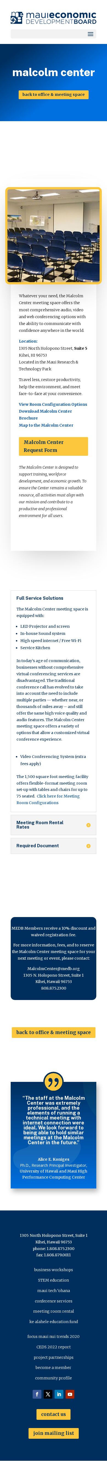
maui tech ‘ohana (53, 1290)
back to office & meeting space (53, 94)
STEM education (53, 1280)
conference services (53, 1301)
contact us (53, 1414)
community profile (53, 1378)
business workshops (53, 1269)
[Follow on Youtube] (70, 1394)
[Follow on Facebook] (37, 1394)
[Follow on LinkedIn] (59, 1394)
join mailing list (53, 1433)
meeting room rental (53, 1311)
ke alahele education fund (53, 1321)
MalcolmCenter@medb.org (53, 968)
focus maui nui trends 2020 (53, 1336)
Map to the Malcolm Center (46, 425)
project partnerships (54, 1357)
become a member (53, 1367)
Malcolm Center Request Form (44, 446)
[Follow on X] (48, 1394)
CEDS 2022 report (53, 1347)
